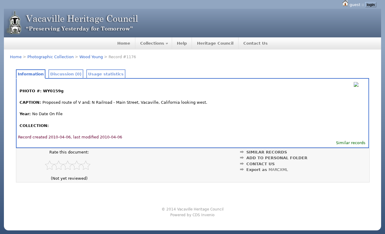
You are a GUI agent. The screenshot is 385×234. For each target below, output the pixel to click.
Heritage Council (215, 43)
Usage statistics (106, 74)
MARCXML (278, 169)
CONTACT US (260, 164)
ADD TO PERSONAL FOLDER (276, 158)
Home (123, 43)
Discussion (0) (66, 74)
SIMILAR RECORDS (266, 152)
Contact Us (255, 43)
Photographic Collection (50, 57)
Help (182, 43)
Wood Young (91, 57)
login (371, 5)
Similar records (350, 143)
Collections (152, 43)
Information (31, 74)
